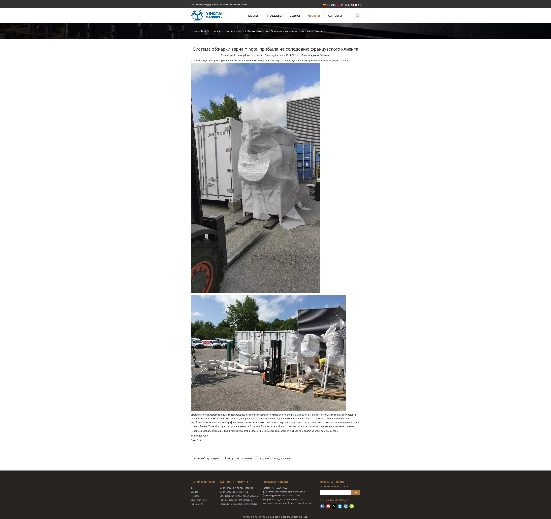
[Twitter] (334, 506)
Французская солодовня (238, 458)
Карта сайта (197, 503)
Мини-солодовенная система (234, 491)
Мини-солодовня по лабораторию (236, 487)
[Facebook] (322, 506)
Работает (324, 55)
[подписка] (355, 492)
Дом (193, 487)
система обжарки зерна (206, 458)
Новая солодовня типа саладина (236, 499)
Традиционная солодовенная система (238, 503)
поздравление (282, 458)
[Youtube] (328, 506)
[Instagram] (346, 506)
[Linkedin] (340, 506)
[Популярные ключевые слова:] (357, 15)
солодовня (263, 458)
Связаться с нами (199, 499)
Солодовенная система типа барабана (239, 495)
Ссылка (194, 491)
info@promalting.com (295, 491)
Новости (195, 495)
